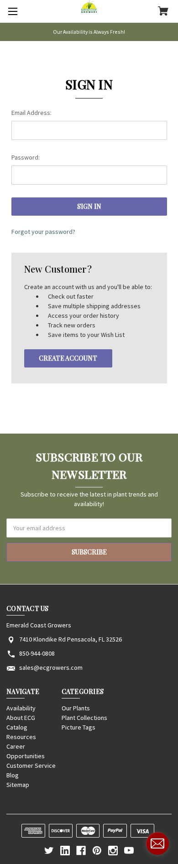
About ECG (20, 718)
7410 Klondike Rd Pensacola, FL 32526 (70, 639)
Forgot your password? (43, 232)
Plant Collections (84, 718)
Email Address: (31, 113)
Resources (21, 737)
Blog (12, 775)
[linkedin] (65, 850)
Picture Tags (78, 727)
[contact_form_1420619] (157, 843)
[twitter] (49, 850)
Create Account (68, 358)
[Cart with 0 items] (163, 12)
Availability (21, 708)
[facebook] (81, 850)
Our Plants (76, 708)
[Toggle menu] (11, 11)
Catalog (16, 727)
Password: (25, 157)
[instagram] (113, 850)
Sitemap (17, 785)
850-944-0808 (37, 653)
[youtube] (129, 850)
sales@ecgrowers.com (51, 667)
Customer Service (31, 765)
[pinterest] (97, 850)
